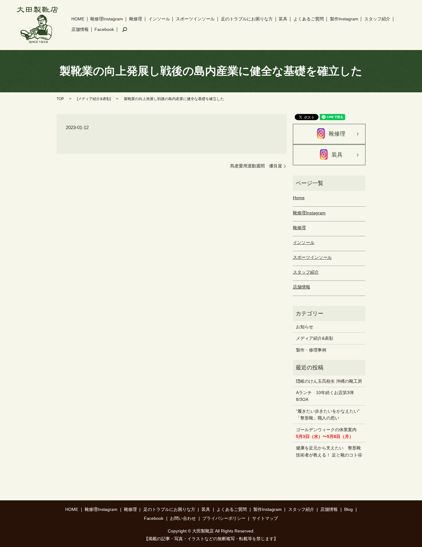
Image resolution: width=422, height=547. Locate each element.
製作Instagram (344, 18)
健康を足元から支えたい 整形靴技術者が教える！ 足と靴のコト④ (329, 451)
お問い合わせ (183, 518)
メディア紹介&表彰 (94, 99)
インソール (159, 18)
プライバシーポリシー (224, 518)
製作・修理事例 (311, 349)
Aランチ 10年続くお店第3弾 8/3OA (327, 396)
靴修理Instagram (106, 18)
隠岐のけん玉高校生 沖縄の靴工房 (329, 381)
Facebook (104, 29)
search (124, 29)
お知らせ (304, 326)
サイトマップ (265, 518)
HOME (77, 18)
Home (299, 197)
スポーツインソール (195, 18)
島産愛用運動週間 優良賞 (256, 165)
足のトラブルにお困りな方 (247, 18)
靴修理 (135, 18)
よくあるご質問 (308, 18)
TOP (60, 99)
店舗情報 (80, 29)
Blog (348, 509)
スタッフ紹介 (377, 18)
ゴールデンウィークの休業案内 (326, 433)
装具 (283, 18)
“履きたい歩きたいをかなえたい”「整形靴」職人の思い (328, 414)
